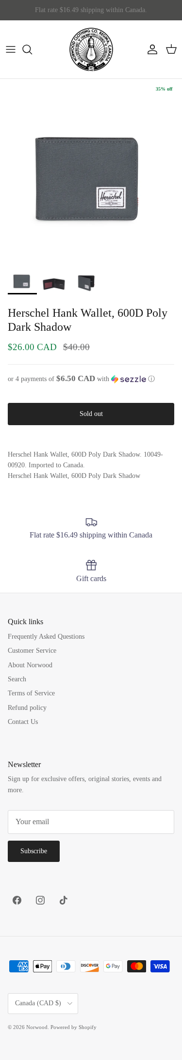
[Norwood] (91, 49)
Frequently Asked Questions (46, 636)
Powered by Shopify (73, 1027)
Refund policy (27, 707)
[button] (91, 379)
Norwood (37, 1027)
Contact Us (23, 721)
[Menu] (10, 49)
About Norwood (30, 665)
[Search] (32, 49)
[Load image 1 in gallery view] (91, 170)
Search (17, 679)
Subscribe (33, 851)
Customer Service (32, 650)
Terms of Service (31, 693)
